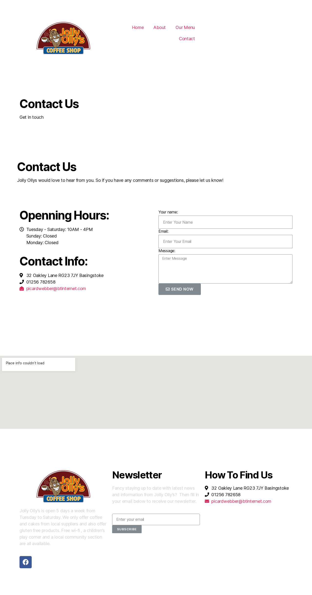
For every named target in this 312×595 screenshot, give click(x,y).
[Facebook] (26, 562)
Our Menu (185, 27)
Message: (166, 250)
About (159, 27)
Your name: (168, 212)
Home (138, 27)
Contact (187, 38)
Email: (163, 231)
